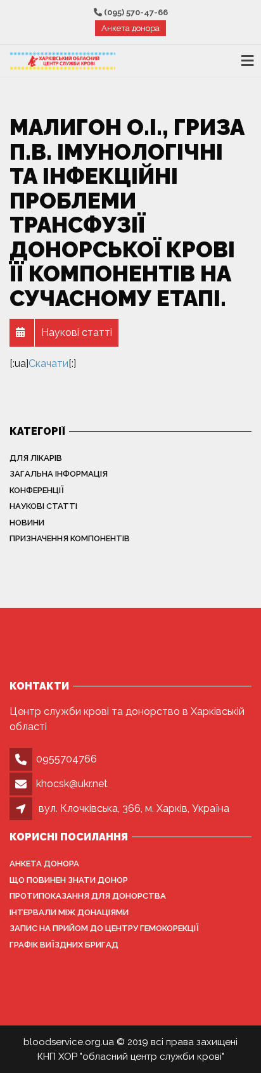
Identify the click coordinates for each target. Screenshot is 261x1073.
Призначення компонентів (70, 538)
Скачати (48, 363)
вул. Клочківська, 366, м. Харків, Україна (134, 808)
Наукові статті (43, 506)
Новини (27, 522)
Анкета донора (130, 28)
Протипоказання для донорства (88, 896)
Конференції (37, 490)
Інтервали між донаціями (69, 912)
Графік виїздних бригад (64, 944)
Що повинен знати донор (69, 880)
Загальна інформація (59, 474)
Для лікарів (36, 458)
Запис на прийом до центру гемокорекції (104, 928)
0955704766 (66, 759)
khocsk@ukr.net (72, 784)
